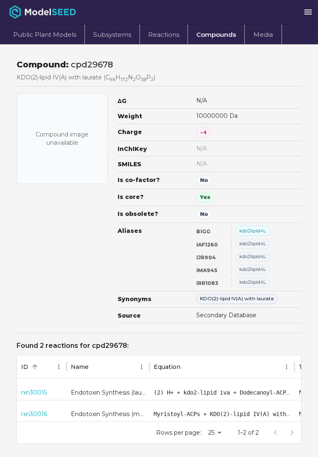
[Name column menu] (141, 367)
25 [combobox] (211, 432)
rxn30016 (34, 414)
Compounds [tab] (216, 34)
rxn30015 (34, 392)
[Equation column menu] (286, 367)
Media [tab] (263, 34)
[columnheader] (42, 366)
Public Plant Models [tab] (44, 34)
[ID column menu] (59, 367)
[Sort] (35, 367)
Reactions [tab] (163, 34)
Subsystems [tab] (112, 34)
